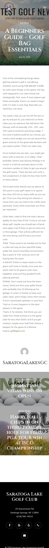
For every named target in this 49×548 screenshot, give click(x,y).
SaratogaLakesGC (25, 363)
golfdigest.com (17, 330)
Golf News (24, 23)
